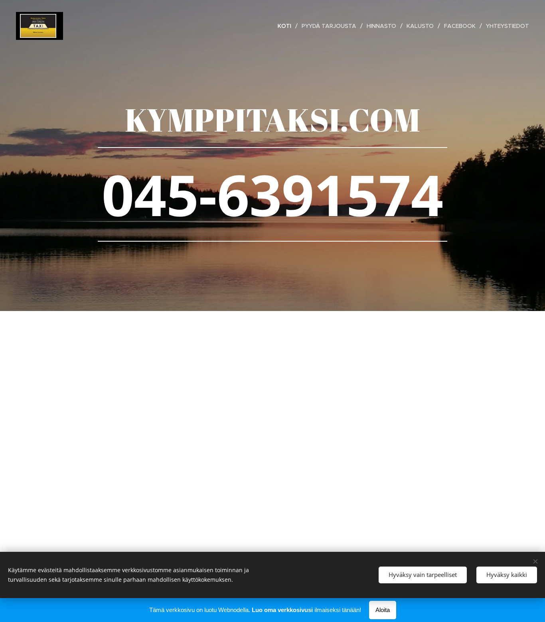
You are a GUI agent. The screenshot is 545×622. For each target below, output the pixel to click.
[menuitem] (287, 26)
